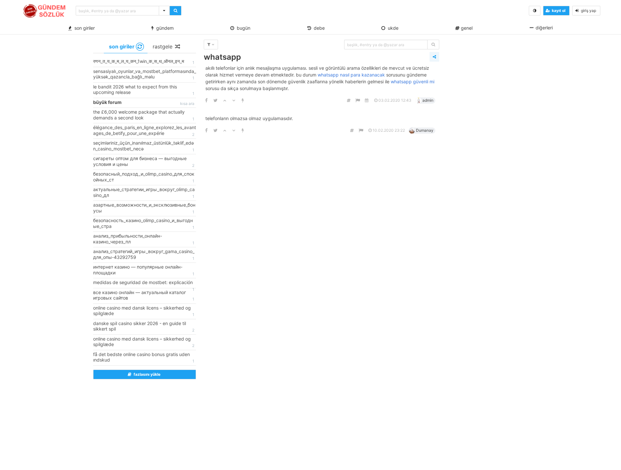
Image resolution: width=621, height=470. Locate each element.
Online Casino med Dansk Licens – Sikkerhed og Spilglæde (143, 311)
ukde (391, 28)
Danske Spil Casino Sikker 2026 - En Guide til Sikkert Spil (143, 327)
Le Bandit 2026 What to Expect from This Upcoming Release (143, 90)
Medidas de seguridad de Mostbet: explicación (143, 284)
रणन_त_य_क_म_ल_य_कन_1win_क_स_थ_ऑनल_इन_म (143, 61)
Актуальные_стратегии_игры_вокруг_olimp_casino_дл (144, 193)
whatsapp (222, 57)
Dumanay (424, 130)
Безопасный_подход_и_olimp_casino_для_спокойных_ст (143, 177)
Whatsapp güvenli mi (412, 81)
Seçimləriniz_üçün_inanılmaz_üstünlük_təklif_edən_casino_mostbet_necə (143, 146)
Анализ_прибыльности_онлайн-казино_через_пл (143, 239)
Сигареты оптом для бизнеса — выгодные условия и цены (143, 162)
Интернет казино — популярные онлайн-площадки (143, 270)
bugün (242, 28)
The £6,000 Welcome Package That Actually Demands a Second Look (143, 115)
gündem (164, 28)
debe (318, 28)
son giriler (83, 28)
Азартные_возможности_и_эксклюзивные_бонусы (144, 208)
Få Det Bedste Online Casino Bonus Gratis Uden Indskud (143, 358)
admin (427, 100)
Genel (466, 28)
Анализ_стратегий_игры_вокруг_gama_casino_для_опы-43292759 (143, 255)
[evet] (433, 44)
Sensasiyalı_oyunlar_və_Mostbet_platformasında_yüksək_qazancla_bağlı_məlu (144, 74)
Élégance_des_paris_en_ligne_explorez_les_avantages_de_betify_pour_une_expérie (144, 131)
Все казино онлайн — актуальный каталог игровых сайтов (143, 296)
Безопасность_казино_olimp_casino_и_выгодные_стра (143, 224)
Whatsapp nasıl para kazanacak (351, 74)
